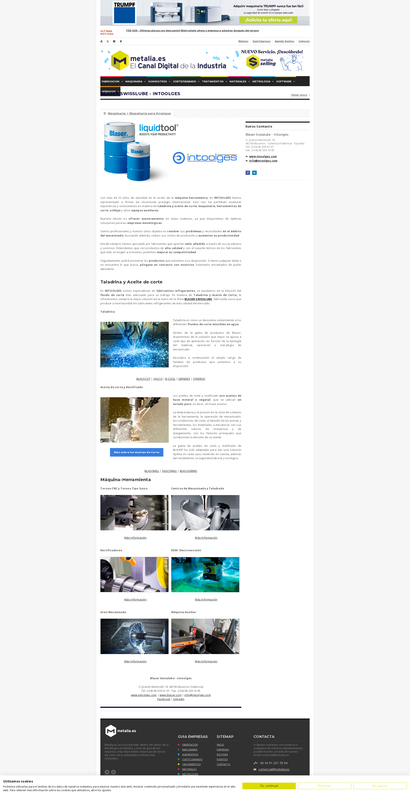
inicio (220, 744)
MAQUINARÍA (189, 749)
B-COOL (170, 379)
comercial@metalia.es (271, 769)
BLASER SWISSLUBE (198, 299)
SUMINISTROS (190, 754)
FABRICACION (190, 744)
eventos (222, 759)
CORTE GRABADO (192, 759)
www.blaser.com (171, 695)
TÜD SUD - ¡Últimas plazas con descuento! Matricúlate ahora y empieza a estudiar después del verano (192, 30)
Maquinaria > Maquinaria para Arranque (137, 113)
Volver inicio (300, 94)
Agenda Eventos (284, 41)
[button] (136, 452)
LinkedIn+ (254, 172)
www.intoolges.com (144, 695)
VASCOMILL (169, 471)
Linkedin (178, 699)
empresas (223, 749)
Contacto (304, 41)
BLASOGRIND (188, 471)
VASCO (158, 379)
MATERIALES (189, 769)
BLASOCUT (143, 379)
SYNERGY (199, 379)
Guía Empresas (262, 41)
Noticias (243, 41)
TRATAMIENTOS (191, 764)
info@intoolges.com (197, 695)
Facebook (163, 699)
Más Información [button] (135, 538)
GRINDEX (184, 379)
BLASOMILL (152, 471)
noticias (222, 754)
